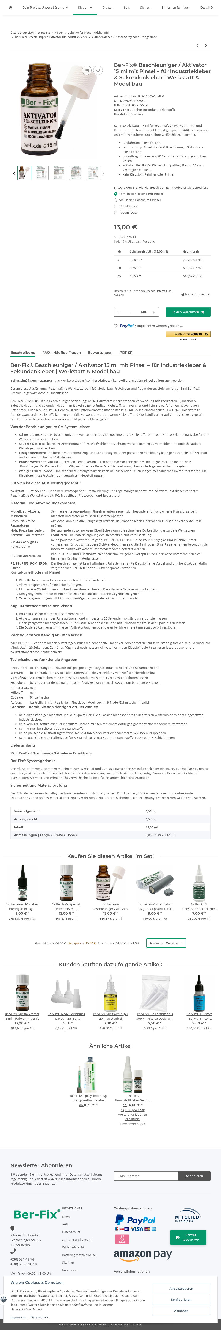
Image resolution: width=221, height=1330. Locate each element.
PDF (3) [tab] (126, 353)
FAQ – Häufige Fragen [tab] (61, 353)
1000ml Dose (128, 212)
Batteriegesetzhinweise (79, 1255)
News (66, 1217)
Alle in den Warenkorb (166, 943)
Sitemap (68, 1262)
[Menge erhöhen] (154, 311)
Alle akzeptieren (181, 1288)
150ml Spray (128, 206)
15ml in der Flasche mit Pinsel (141, 194)
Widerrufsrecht (73, 1247)
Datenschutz (40, 1317)
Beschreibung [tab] (22, 353)
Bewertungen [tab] (100, 353)
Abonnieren (194, 1176)
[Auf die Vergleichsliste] (87, 70)
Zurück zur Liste (23, 33)
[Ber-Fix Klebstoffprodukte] (10, 7)
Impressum (18, 1317)
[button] (209, 7)
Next (103, 173)
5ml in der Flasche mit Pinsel (140, 200)
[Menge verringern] (119, 311)
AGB (65, 1224)
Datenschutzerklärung (86, 1174)
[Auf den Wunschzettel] (98, 70)
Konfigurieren (181, 1299)
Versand (149, 241)
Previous (13, 173)
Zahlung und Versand (77, 1239)
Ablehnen (181, 1311)
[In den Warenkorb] (13, 59)
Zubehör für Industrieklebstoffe (153, 110)
